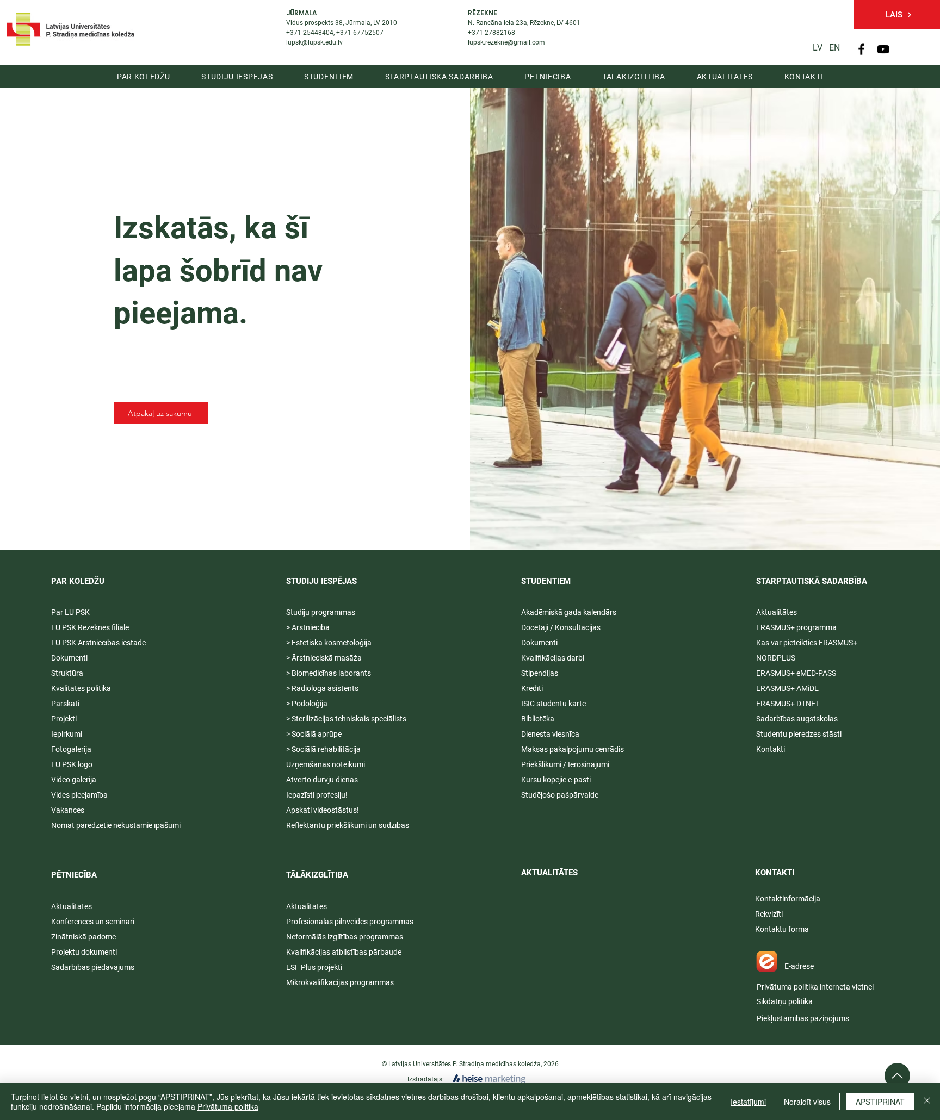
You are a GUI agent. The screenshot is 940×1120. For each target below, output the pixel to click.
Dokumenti (539, 642)
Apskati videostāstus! (322, 810)
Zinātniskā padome (83, 936)
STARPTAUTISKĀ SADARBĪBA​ (811, 581)
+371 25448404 (309, 32)
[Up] (897, 1075)
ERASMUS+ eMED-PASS (796, 673)
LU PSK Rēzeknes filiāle (90, 627)
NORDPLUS (775, 658)
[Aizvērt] (926, 1101)
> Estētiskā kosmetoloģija (329, 642)
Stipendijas (539, 673)
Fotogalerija (71, 749)
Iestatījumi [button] (748, 1101)
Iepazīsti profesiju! (317, 795)
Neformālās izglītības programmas (344, 936)
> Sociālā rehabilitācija (323, 749)
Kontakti (770, 749)
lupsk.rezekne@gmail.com (506, 42)
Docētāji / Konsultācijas (561, 627)
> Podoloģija (306, 703)
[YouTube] (883, 49)
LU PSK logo (71, 764)
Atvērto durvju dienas (322, 779)
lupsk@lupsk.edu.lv (314, 42)
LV (817, 47)
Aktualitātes (71, 906)
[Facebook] (861, 49)
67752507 (368, 32)
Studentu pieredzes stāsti (799, 734)
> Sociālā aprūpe (314, 734)
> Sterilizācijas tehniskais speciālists (346, 718)
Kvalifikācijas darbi (552, 658)
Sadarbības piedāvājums (92, 967)
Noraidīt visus (807, 1101)
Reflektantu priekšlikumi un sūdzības (347, 825)
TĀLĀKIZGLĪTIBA (317, 875)
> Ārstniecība (308, 627)
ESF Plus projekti (314, 967)
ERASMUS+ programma (796, 627)
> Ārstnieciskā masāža (324, 658)
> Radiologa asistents (322, 688)
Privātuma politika (227, 1106)
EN (834, 47)
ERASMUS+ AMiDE (787, 688)
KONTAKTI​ (774, 873)
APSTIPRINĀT (880, 1101)
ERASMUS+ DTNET (788, 703)
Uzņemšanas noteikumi (325, 764)
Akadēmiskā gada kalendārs (568, 612)
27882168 (500, 32)
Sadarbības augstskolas (797, 718)
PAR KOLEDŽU (77, 581)
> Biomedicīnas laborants (328, 673)
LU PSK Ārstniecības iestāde (98, 642)
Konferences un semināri (92, 921)
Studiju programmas (320, 612)
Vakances (67, 810)
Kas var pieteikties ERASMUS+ (807, 642)
